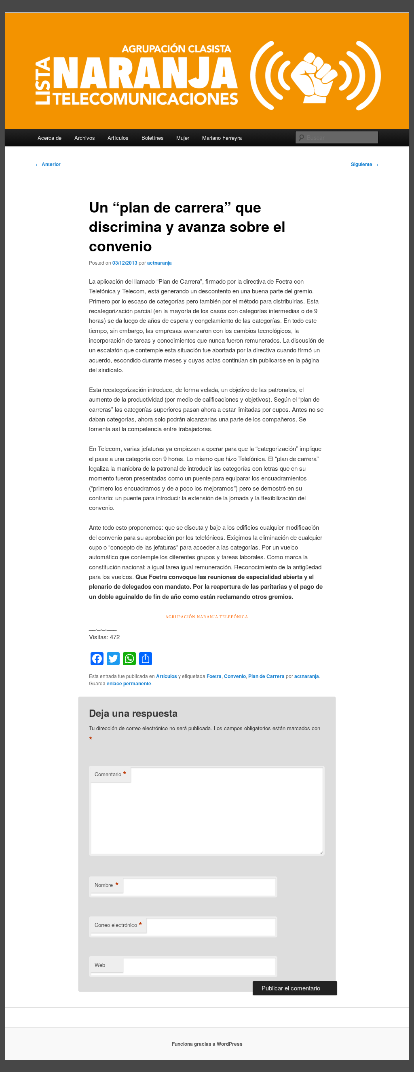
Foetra (214, 676)
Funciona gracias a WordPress (207, 1043)
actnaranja (159, 262)
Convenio (235, 676)
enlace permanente (129, 683)
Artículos (118, 137)
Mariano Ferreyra (222, 137)
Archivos (84, 137)
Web (100, 965)
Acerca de (49, 137)
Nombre (107, 884)
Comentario (111, 774)
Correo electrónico (118, 924)
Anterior (48, 164)
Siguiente (364, 164)
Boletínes (153, 137)
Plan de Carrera (266, 676)
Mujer (182, 137)
